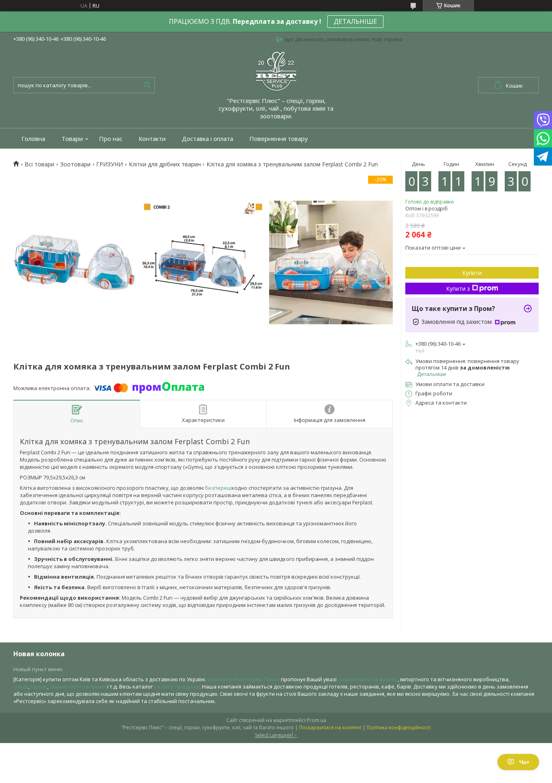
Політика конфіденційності (399, 727)
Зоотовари (75, 164)
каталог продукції (177, 686)
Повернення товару (278, 139)
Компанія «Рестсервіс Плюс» (243, 679)
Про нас (110, 139)
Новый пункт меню (38, 669)
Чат (524, 762)
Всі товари (39, 164)
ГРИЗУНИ (109, 164)
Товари (72, 139)
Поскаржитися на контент (330, 727)
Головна (33, 139)
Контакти (152, 139)
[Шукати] (147, 85)
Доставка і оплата (207, 139)
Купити (472, 273)
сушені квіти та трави (78, 686)
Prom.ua (316, 720)
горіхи (38, 686)
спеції (20, 686)
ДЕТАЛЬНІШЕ (355, 21)
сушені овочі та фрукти (368, 679)
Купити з (458, 288)
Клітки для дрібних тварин (165, 164)
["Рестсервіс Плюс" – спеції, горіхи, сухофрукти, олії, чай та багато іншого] (276, 70)
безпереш (218, 487)
